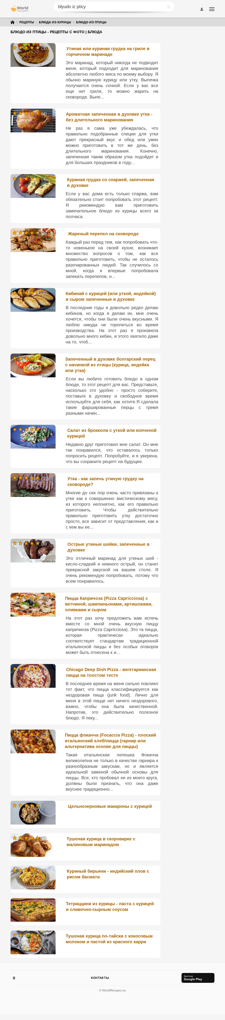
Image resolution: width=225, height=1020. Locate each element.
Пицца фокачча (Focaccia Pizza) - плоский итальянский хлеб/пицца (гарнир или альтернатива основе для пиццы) (110, 741)
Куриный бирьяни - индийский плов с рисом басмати (108, 874)
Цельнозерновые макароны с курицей (110, 806)
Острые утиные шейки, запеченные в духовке (108, 547)
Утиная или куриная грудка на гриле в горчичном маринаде (107, 51)
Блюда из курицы (55, 22)
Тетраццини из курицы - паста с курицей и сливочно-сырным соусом (110, 906)
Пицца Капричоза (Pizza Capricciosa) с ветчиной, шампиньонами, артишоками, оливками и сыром (108, 604)
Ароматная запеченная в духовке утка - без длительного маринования (109, 117)
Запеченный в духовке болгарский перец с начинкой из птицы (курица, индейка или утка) (110, 365)
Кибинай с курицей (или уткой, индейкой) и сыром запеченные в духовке (111, 296)
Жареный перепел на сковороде (103, 233)
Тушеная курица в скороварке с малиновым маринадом (101, 841)
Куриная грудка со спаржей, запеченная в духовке (110, 182)
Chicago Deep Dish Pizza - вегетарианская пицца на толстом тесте (111, 672)
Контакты (100, 978)
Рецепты (26, 22)
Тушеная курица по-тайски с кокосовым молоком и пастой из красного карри (109, 939)
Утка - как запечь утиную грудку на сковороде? (105, 481)
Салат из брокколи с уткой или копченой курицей (111, 433)
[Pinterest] (14, 978)
